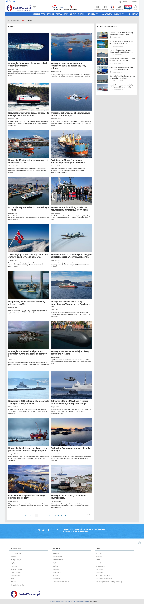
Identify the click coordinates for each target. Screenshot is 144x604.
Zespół (98, 563)
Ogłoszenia (57, 563)
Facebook (56, 579)
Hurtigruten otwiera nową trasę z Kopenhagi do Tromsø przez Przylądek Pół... (70, 304)
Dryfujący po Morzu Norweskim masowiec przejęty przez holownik (68, 161)
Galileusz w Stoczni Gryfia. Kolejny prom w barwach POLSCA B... (121, 68)
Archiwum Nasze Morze (61, 582)
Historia (135, 14)
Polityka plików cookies (104, 579)
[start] (26, 515)
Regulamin (99, 572)
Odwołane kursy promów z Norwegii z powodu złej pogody (27, 496)
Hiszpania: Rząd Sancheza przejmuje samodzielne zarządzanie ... (122, 77)
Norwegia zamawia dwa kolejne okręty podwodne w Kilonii (70, 352)
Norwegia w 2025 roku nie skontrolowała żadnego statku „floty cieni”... (28, 402)
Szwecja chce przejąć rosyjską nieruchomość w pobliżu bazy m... (121, 51)
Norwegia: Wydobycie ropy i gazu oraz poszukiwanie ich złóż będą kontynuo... (28, 449)
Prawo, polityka (106, 14)
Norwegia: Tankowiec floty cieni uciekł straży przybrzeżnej (27, 64)
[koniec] (66, 515)
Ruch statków (58, 560)
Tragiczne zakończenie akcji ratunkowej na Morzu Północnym (71, 114)
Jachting (81, 14)
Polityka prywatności (103, 575)
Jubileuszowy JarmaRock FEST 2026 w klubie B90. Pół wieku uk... (122, 60)
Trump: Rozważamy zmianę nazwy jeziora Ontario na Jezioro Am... (121, 42)
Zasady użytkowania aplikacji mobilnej (109, 582)
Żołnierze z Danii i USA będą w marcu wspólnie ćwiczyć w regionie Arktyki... (70, 402)
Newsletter (57, 572)
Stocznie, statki (39, 14)
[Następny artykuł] (62, 515)
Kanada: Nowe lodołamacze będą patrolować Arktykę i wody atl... (121, 86)
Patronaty (99, 569)
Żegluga (73, 14)
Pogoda (56, 569)
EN (34, 7)
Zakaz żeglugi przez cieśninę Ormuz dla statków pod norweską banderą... (28, 255)
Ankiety (55, 566)
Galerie (55, 575)
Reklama (99, 556)
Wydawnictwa (100, 566)
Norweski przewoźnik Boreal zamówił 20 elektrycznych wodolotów (28, 114)
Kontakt (99, 553)
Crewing (56, 553)
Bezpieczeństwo (92, 14)
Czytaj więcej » (93, 601)
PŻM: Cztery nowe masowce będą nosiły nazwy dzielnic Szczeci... (121, 33)
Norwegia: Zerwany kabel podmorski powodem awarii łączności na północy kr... (27, 353)
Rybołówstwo (119, 14)
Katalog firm (57, 556)
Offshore (50, 14)
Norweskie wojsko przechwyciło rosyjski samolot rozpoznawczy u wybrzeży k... (71, 255)
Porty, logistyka (62, 14)
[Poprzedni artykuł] (30, 515)
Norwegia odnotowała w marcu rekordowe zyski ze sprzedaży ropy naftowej (68, 65)
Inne (128, 14)
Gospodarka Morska (17, 585)
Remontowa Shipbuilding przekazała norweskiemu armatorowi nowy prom (69, 208)
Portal (98, 560)
